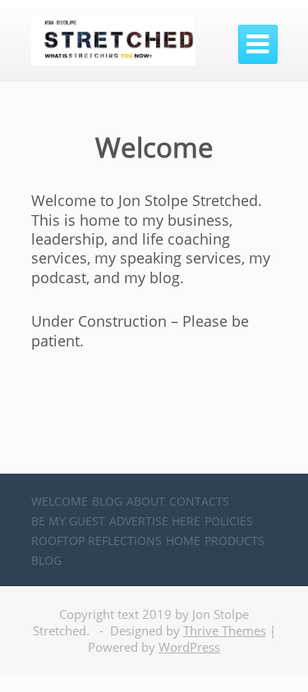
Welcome (59, 501)
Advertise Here (154, 521)
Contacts (199, 501)
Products (234, 540)
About (145, 501)
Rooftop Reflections (96, 540)
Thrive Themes (224, 630)
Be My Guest (68, 521)
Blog (107, 501)
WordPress (189, 647)
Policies (229, 521)
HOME (183, 540)
